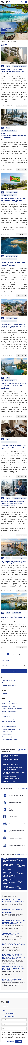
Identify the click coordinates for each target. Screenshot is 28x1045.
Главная (3, 41)
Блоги (9, 41)
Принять (18, 1041)
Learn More (10, 1041)
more (3, 32)
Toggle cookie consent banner (27, 1033)
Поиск (14, 671)
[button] (26, 2)
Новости (3, 690)
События (4, 677)
